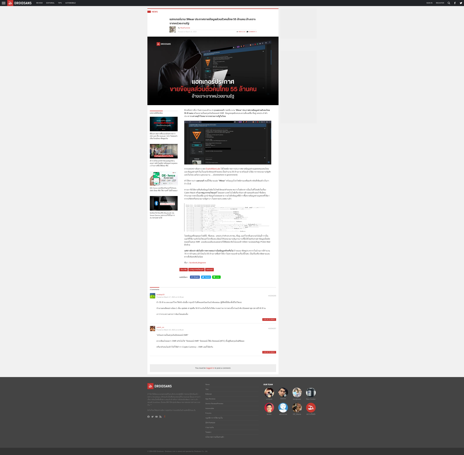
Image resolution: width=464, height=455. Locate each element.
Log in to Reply (269, 319)
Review (39, 3)
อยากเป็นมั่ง (310, 414)
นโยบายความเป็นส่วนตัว (214, 437)
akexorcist (283, 414)
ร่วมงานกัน (209, 427)
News (155, 11)
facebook (193, 263)
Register (440, 3)
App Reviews (210, 399)
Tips (60, 3)
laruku (269, 414)
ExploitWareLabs (213, 169)
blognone (202, 263)
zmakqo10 (160, 294)
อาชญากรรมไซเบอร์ (196, 269)
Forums (208, 413)
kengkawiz (297, 399)
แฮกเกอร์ (209, 269)
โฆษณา (208, 432)
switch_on (160, 327)
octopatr (269, 399)
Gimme (283, 399)
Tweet (207, 277)
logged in (210, 368)
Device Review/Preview (214, 403)
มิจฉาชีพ (184, 269)
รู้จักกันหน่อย (210, 423)
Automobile (70, 3)
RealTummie (185, 28)
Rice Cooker (311, 399)
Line (217, 277)
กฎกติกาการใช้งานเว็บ (214, 418)
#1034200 (272, 296)
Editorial (50, 3)
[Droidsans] (19, 3)
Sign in (429, 3)
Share (196, 277)
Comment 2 (253, 31)
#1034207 (272, 328)
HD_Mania (297, 414)
